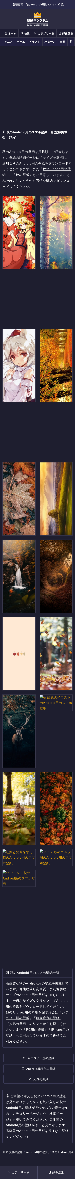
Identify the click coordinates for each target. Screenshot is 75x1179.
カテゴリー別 (45, 33)
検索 (26, 33)
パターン (50, 41)
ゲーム (21, 41)
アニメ (8, 41)
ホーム (11, 33)
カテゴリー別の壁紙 (40, 1058)
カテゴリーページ (26, 1113)
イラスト (34, 41)
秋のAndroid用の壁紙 (18, 151)
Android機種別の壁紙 (40, 1068)
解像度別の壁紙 (48, 1018)
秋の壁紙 (22, 175)
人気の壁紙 (17, 1024)
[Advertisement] (37, 88)
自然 (62, 41)
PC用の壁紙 (35, 1029)
